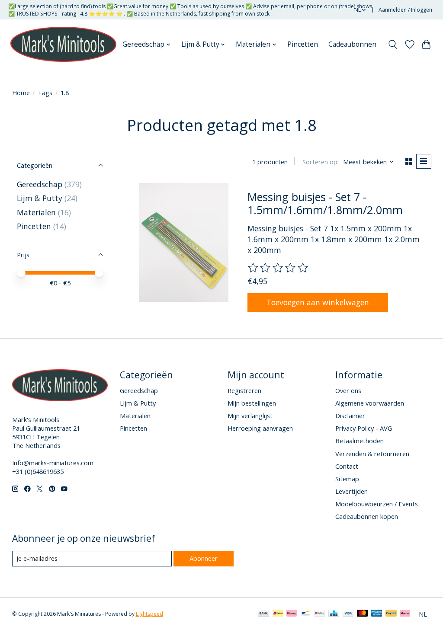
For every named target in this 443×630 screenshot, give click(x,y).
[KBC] (333, 614)
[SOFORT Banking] (291, 614)
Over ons (348, 390)
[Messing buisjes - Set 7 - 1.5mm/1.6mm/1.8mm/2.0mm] (183, 242)
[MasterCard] (362, 614)
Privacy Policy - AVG (363, 428)
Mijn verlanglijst (250, 415)
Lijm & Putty (39, 198)
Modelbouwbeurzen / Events (376, 503)
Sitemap (347, 478)
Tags (45, 92)
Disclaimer (350, 415)
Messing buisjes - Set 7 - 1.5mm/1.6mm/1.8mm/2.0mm (325, 203)
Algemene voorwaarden (369, 403)
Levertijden (351, 491)
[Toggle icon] (392, 44)
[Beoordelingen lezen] (278, 268)
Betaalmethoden (359, 440)
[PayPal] (391, 614)
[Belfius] (319, 614)
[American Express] (376, 614)
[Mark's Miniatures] (63, 44)
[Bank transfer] (263, 614)
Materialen (36, 212)
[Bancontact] (305, 614)
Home (21, 92)
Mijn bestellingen (252, 403)
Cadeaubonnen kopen (366, 516)
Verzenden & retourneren (372, 453)
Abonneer (203, 558)
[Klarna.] (405, 614)
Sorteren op (319, 161)
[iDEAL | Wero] (278, 614)
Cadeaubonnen (352, 44)
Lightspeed (149, 613)
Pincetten (302, 44)
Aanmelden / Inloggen (405, 9)
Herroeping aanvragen (260, 428)
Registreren (244, 390)
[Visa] (348, 614)
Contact (346, 466)
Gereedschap (39, 184)
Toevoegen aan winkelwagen (317, 302)
